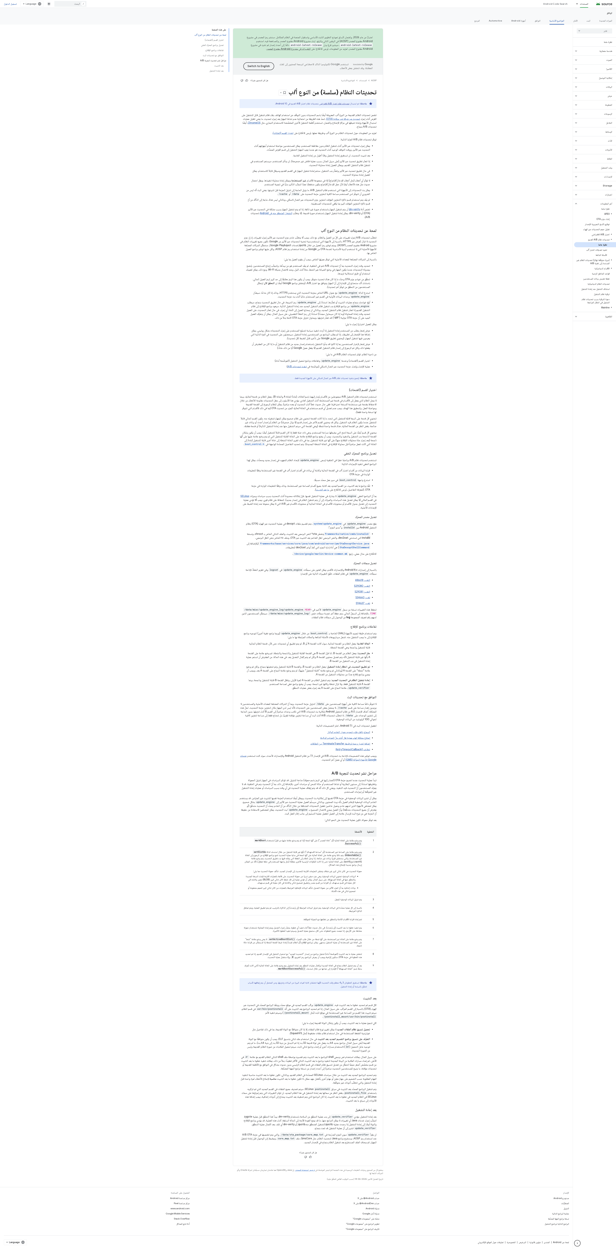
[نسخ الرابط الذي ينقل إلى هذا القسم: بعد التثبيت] (360, 998)
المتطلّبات (565, 1203)
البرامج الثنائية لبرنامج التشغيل (557, 1223)
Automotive (495, 20)
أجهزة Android (518, 20)
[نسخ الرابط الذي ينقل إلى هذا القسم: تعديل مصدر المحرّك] (352, 517)
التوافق (537, 20)
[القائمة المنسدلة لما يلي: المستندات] (575, 4)
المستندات (584, 3)
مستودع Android (561, 1198)
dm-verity (354, 209)
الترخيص (522, 1242)
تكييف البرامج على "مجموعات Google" (362, 1229)
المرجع (477, 20)
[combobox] (70, 4)
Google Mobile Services (178, 1213)
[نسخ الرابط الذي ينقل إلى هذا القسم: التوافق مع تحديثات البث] (344, 697)
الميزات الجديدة (605, 20)
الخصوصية (511, 1242)
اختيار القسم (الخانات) (283, 133)
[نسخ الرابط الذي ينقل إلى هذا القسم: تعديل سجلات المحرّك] (350, 563)
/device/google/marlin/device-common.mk (320, 553)
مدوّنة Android (372, 1208)
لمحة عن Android (561, 1242)
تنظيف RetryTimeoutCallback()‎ (353, 749)
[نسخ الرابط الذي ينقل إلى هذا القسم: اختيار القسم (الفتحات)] (346, 390)
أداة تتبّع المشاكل (183, 1223)
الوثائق (609, 13)
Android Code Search (555, 3)
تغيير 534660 (362, 597)
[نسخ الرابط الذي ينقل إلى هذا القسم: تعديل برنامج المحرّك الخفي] (341, 454)
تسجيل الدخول (10, 3)
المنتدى (547, 1242)
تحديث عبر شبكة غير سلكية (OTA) (343, 119)
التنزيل (566, 1208)
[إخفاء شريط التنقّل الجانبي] (577, 1243)
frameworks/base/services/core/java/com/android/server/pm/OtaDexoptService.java (314, 543)
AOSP (373, 80)
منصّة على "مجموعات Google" (366, 1218)
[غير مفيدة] (242, 80)
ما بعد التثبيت (322, 489)
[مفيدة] (246, 80)
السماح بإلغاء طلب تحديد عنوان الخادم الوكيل (348, 732)
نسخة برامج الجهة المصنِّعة (558, 1218)
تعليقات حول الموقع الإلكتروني (491, 1242)
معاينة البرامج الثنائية (560, 1213)
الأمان (575, 20)
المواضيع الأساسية (556, 20)
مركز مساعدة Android (180, 1198)
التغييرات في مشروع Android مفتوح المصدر (289, 49)
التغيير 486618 (362, 580)
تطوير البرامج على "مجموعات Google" (362, 1223)
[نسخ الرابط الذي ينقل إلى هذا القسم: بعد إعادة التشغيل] (352, 1110)
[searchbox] (594, 31)
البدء (588, 20)
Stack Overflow (182, 1218)
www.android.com (180, 1208)
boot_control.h (254, 444)
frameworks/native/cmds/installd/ (347, 533)
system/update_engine (328, 523)
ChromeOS (254, 122)
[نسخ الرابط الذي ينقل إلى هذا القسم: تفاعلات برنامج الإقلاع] (347, 627)
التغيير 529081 (362, 591)
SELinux (244, 496)
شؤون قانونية (535, 1242)
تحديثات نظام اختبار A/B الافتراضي (334, 103)
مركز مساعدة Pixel (182, 1203)
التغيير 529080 (362, 586)
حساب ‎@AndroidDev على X (366, 1203)
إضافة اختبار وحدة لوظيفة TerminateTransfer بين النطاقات (340, 743)
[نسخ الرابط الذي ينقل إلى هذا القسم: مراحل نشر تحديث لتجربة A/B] (328, 773)
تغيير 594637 (363, 603)
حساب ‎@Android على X (368, 1198)
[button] (597, 51)
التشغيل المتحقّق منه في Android (276, 213)
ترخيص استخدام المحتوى (305, 1170)
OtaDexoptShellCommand (354, 547)
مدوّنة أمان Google (370, 1213)
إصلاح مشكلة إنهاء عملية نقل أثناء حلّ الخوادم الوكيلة (345, 738)
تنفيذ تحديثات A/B (297, 366)
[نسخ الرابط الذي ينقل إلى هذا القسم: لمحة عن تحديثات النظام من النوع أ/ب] (317, 231)
